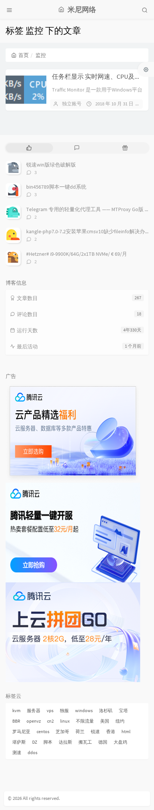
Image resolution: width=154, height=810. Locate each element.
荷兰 (80, 731)
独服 (64, 710)
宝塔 (123, 710)
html (125, 731)
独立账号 (71, 103)
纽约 (120, 721)
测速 (16, 752)
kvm (16, 710)
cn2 (50, 721)
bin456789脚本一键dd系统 (56, 186)
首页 (23, 55)
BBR (16, 721)
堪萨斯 (19, 742)
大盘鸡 (120, 742)
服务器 (33, 710)
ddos (32, 752)
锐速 (95, 731)
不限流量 (85, 721)
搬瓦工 (85, 742)
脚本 (47, 742)
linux (65, 721)
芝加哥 (62, 731)
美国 (104, 721)
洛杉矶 (106, 710)
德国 (102, 742)
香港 (110, 731)
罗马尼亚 (21, 731)
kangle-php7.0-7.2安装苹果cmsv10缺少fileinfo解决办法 (88, 231)
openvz (34, 721)
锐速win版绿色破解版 (51, 164)
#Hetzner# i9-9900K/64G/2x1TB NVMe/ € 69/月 (76, 253)
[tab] (29, 147)
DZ (34, 742)
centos (43, 731)
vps (50, 710)
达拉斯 (65, 742)
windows (84, 710)
